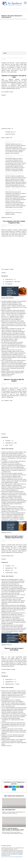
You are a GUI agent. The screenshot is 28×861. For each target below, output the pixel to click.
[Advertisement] (14, 35)
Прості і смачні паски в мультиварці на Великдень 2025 (13, 829)
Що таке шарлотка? (8, 809)
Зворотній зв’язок (5, 856)
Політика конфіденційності (16, 856)
